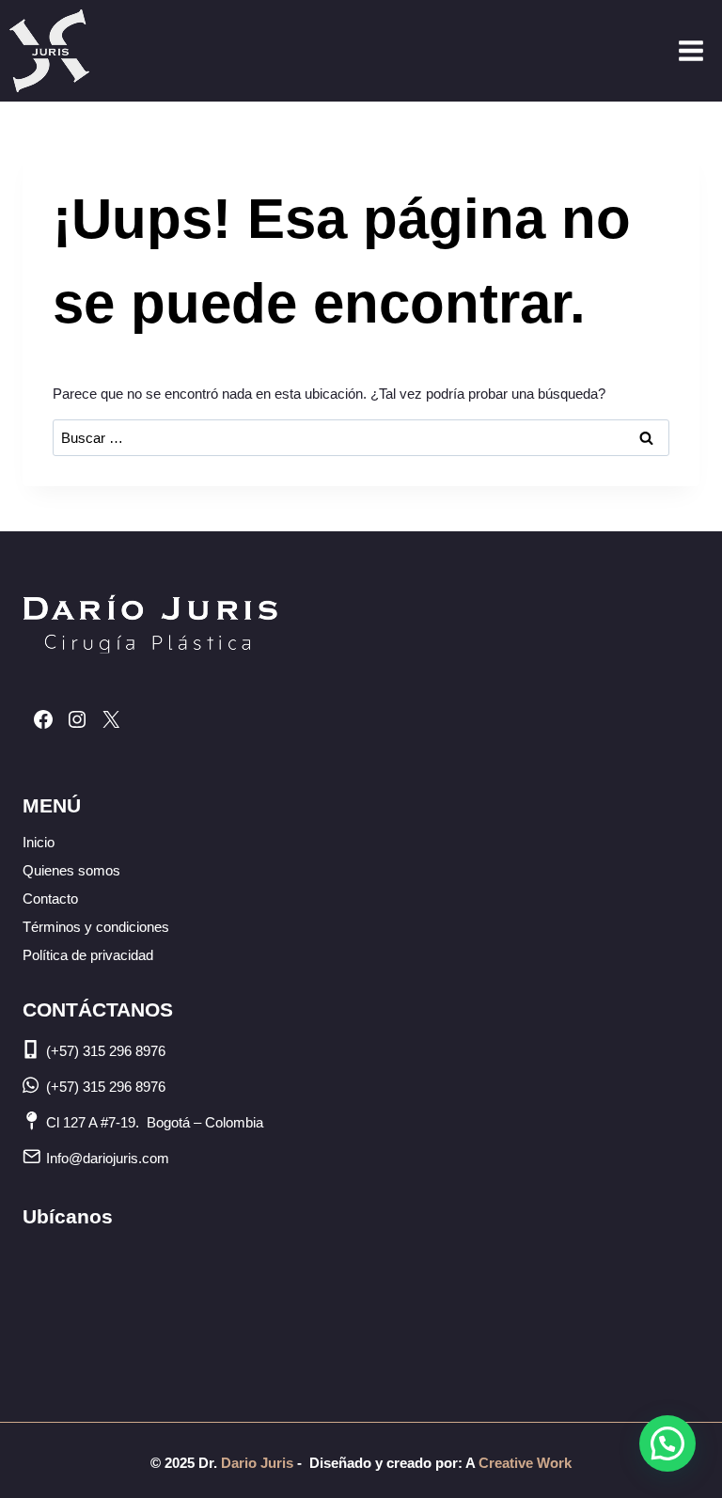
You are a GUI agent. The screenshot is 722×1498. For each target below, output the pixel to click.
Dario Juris (255, 1463)
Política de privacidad (88, 955)
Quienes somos (71, 870)
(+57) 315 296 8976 (105, 1051)
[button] (667, 1443)
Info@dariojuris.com (107, 1158)
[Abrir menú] (690, 50)
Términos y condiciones (96, 927)
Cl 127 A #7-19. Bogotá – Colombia (154, 1122)
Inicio (39, 842)
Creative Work (525, 1463)
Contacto (50, 899)
